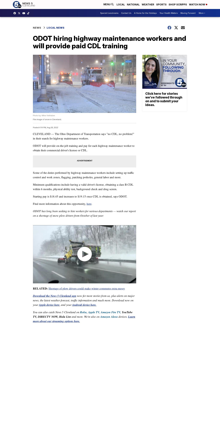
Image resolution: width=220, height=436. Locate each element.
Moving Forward (187, 13)
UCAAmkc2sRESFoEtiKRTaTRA (24, 13)
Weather (148, 4)
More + (202, 13)
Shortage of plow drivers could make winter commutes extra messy (86, 288)
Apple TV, (94, 312)
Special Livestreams (109, 13)
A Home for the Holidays (145, 13)
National (133, 4)
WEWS (20, 13)
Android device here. (84, 305)
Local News (56, 27)
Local (121, 4)
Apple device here (49, 305)
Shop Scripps (178, 4)
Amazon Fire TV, (111, 312)
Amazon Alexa (109, 317)
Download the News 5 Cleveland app (54, 296)
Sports (161, 4)
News (37, 27)
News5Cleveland (15, 13)
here (89, 204)
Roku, (83, 312)
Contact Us (126, 13)
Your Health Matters (169, 13)
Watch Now (197, 4)
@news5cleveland (29, 13)
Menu (107, 4)
